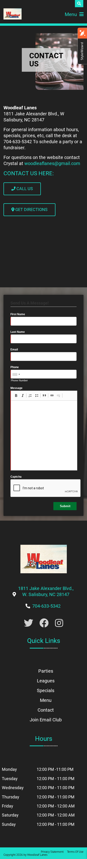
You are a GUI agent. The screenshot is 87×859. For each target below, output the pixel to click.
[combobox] (16, 374)
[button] (16, 395)
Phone (14, 367)
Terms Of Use (75, 851)
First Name (17, 314)
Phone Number (19, 380)
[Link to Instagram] (59, 623)
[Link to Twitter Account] (28, 623)
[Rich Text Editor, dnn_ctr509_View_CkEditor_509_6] (44, 435)
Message (16, 388)
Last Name (17, 332)
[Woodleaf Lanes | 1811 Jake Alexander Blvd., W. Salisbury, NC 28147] (12, 13)
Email (14, 349)
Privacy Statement (52, 851)
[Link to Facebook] (44, 623)
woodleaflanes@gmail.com (52, 163)
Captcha (16, 476)
